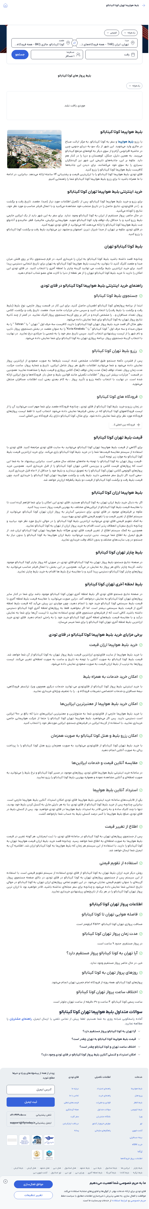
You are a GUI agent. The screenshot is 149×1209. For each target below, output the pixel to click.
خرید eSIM (137, 1144)
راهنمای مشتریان (21, 1019)
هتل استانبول (70, 1168)
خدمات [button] (138, 1077)
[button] (5, 1181)
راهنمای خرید (105, 1095)
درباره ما (75, 1088)
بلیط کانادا (124, 1172)
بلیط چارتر (137, 1168)
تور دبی (68, 1172)
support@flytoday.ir (22, 1123)
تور (141, 1123)
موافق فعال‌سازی (33, 1184)
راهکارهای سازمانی (103, 1130)
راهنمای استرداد (104, 1088)
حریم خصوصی (138, 1200)
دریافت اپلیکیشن (71, 1123)
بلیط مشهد (85, 1168)
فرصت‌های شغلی (71, 1102)
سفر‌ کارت (75, 1116)
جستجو (20, 54)
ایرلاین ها (125, 1168)
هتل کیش (31, 1168)
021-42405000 (18, 1115)
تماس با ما (74, 1095)
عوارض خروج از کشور (101, 1123)
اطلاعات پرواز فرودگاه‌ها (131, 1158)
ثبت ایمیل (30, 1102)
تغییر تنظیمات (33, 1195)
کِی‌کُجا (140, 1151)
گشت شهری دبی (40, 1172)
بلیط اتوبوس (136, 1109)
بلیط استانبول (111, 1168)
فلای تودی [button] (73, 1077)
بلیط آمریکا (111, 1172)
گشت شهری (137, 1130)
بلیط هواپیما (126, 142)
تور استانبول (56, 1172)
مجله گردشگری (72, 1109)
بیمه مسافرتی (136, 1137)
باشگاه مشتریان (103, 1116)
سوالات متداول (104, 1109)
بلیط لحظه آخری (95, 1172)
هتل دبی (57, 1168)
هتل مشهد (44, 1168)
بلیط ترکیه (137, 1172)
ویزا (140, 1116)
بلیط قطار (138, 1102)
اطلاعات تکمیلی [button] (103, 1077)
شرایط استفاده (119, 1200)
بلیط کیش (18, 1168)
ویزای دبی (79, 1172)
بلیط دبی (98, 1168)
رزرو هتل (138, 1095)
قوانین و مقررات (103, 1102)
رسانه (76, 1130)
